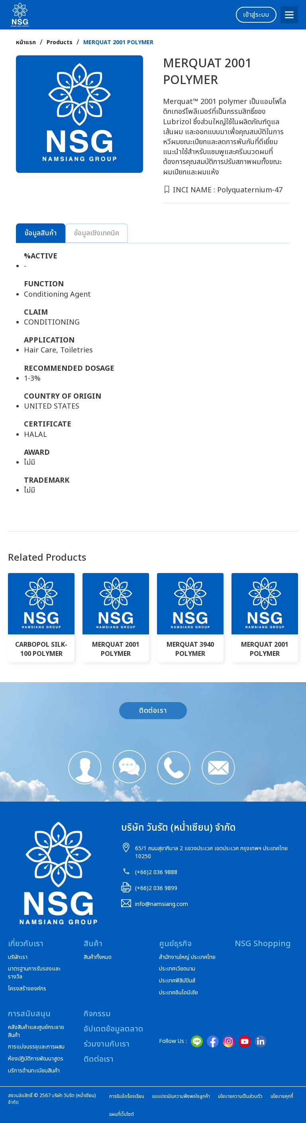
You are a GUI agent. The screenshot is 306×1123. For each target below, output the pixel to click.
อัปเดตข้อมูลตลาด (113, 1029)
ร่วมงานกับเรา (106, 1044)
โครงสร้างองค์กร (27, 989)
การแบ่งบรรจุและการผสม (36, 1047)
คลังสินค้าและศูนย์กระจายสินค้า (36, 1031)
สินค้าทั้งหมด (98, 957)
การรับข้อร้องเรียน (126, 1096)
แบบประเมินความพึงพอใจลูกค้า (181, 1096)
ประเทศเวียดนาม (177, 969)
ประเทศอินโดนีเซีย (178, 993)
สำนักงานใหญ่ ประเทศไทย (187, 957)
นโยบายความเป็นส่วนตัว (240, 1096)
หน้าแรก (26, 43)
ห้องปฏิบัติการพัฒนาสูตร (35, 1059)
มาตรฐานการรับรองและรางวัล (34, 972)
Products (60, 43)
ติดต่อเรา (153, 710)
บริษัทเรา (17, 957)
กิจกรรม (97, 1013)
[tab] (40, 233)
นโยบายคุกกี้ (282, 1096)
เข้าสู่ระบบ (256, 15)
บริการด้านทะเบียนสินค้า (34, 1071)
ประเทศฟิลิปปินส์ (177, 981)
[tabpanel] (153, 377)
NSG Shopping (263, 943)
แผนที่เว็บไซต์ (121, 1114)
